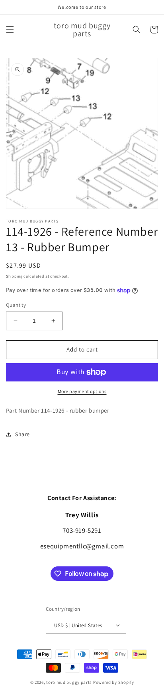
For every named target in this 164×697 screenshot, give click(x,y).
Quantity (16, 305)
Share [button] (22, 434)
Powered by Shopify (113, 682)
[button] (10, 29)
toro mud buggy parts (69, 682)
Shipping (14, 276)
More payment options (82, 391)
